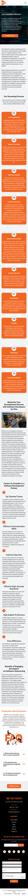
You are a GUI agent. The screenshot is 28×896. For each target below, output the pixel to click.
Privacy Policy (16, 893)
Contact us (14, 831)
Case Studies (14, 819)
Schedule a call (10, 35)
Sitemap (24, 893)
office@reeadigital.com (14, 812)
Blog (14, 824)
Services (14, 822)
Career (14, 827)
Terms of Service (8, 893)
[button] (25, 3)
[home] (3, 2)
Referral (14, 829)
